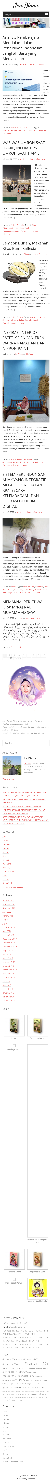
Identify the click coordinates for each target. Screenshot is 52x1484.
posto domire (42, 1397)
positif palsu (31, 1397)
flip (14, 1391)
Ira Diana (26, 5)
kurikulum (29, 130)
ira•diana (31, 1479)
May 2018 (7, 985)
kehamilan (7, 234)
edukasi (21, 323)
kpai (46, 587)
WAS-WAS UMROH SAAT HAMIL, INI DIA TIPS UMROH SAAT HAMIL (24, 148)
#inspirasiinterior (20, 462)
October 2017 (9, 1000)
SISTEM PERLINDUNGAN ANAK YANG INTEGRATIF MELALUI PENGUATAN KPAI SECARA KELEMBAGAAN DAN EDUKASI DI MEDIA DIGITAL (24, 490)
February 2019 (9, 962)
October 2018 (9, 977)
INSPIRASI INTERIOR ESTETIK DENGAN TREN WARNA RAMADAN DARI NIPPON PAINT (24, 340)
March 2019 (8, 958)
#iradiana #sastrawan (14, 1368)
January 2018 (8, 992)
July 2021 (6, 923)
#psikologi (8, 1380)
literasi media (8, 589)
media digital (19, 589)
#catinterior (7, 462)
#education (10, 1364)
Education (21, 127)
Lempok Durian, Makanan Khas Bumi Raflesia (25, 245)
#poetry (37, 1376)
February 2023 (9, 904)
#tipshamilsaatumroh (11, 231)
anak (25, 587)
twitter (29, 592)
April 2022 (7, 912)
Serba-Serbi (28, 459)
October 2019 (9, 942)
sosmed (17, 592)
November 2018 (10, 973)
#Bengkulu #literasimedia (26, 1359)
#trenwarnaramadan (21, 465)
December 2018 (10, 969)
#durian (43, 317)
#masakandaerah (10, 323)
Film (4, 856)
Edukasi (29, 127)
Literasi (6, 860)
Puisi (5, 875)
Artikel (13, 127)
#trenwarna (7, 465)
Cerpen (6, 840)
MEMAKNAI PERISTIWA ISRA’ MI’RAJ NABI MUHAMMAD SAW (23, 607)
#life (14, 1372)
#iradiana (20, 228)
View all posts (8, 779)
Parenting (20, 225)
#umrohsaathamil (35, 231)
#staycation (16, 1384)
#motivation (33, 1372)
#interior (30, 462)
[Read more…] (9, 218)
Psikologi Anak (9, 871)
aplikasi (6, 1387)
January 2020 (8, 935)
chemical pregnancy (29, 1387)
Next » (18, 658)
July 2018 (6, 981)
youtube (36, 592)
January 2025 (8, 900)
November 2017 (10, 996)
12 (11, 658)
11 (5, 658)
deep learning (19, 130)
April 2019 (7, 954)
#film (20, 1364)
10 (44, 655)
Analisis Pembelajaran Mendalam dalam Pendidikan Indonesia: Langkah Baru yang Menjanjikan (22, 48)
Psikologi (6, 867)
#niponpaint (40, 462)
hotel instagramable (28, 1391)
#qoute (30, 1380)
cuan (39, 1387)
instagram (39, 587)
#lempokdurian (17, 320)
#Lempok (6, 320)
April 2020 (7, 931)
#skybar (8, 1384)
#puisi (19, 1380)
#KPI (6, 1372)
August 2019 (8, 950)
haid (18, 1391)
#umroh (24, 231)
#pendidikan (8, 130)
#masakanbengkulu (33, 320)
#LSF (23, 1372)
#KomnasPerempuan (37, 1368)
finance (8, 1391)
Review (19, 459)
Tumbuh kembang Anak (13, 887)
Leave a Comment (36, 64)
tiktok (24, 592)
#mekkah (28, 228)
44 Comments (31, 354)
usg (21, 1400)
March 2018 (8, 989)
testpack (15, 1400)
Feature (6, 852)
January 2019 (8, 966)
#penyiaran (25, 1375)
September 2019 (10, 946)
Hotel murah (41, 1391)
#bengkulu (34, 317)
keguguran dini (23, 1394)
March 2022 (8, 915)
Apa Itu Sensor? (20, 1323)
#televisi (26, 1383)
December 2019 (10, 939)
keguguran (13, 1394)
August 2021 (8, 919)
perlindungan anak (33, 589)
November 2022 (10, 908)
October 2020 (9, 927)
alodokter (35, 1384)
